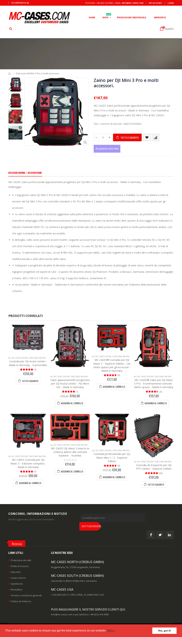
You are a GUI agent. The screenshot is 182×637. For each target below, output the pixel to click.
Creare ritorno (18, 577)
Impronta (15, 572)
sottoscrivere (91, 526)
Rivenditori (16, 589)
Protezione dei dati (21, 560)
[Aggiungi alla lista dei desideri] (147, 137)
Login (171, 3)
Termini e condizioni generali (26, 595)
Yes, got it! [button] (164, 630)
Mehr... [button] (111, 630)
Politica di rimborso (21, 601)
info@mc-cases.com (132, 3)
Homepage (9, 73)
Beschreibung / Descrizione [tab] (25, 172)
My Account (155, 3)
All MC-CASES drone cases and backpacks (28, 358)
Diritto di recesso (20, 566)
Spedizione (17, 583)
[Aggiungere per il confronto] (155, 137)
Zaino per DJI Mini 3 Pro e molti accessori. (126, 82)
